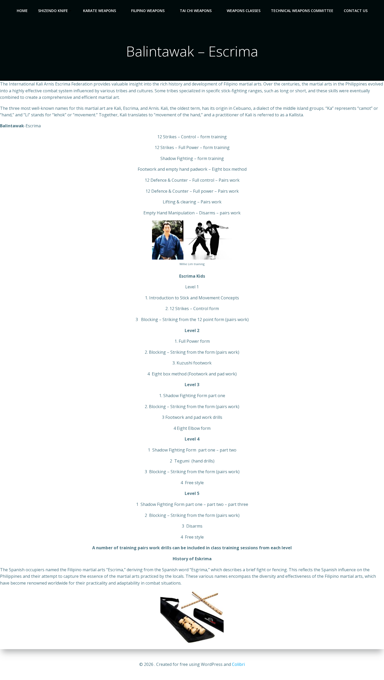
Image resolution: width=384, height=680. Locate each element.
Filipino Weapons (148, 10)
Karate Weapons (99, 10)
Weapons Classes (243, 10)
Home (22, 10)
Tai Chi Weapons (196, 10)
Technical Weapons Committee (302, 10)
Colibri (238, 664)
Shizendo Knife (53, 10)
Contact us (356, 10)
